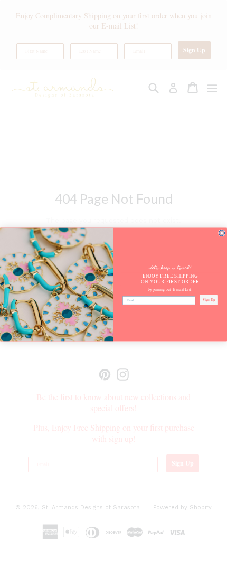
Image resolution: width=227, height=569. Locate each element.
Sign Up (209, 299)
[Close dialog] (222, 233)
